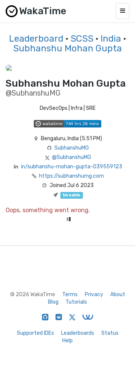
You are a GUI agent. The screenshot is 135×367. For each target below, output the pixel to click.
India (110, 38)
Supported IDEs (35, 333)
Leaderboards (77, 333)
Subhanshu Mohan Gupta (67, 48)
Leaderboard (36, 38)
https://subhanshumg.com (71, 176)
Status (109, 333)
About (117, 294)
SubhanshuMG (71, 148)
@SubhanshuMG (71, 157)
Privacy (94, 294)
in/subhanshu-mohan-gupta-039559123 (71, 166)
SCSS (81, 38)
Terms (70, 294)
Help (67, 340)
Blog (53, 302)
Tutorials (76, 302)
